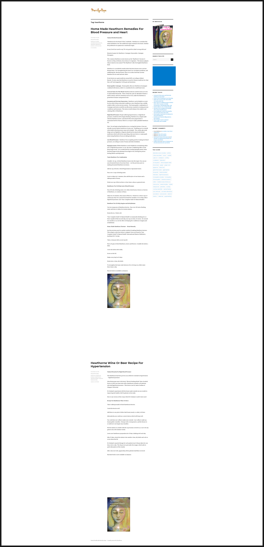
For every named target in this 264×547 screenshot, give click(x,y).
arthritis (168, 153)
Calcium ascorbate (157, 155)
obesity (170, 184)
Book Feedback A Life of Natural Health (162, 107)
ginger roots (167, 165)
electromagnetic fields (166, 162)
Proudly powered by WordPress (115, 540)
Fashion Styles (157, 141)
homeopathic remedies (158, 177)
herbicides (155, 174)
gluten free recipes (157, 169)
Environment (156, 165)
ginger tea (155, 167)
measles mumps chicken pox (163, 181)
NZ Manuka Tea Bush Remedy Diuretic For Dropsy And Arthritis (163, 138)
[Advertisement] (164, 76)
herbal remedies (163, 172)
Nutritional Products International (161, 137)
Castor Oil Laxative (162, 134)
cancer (164, 155)
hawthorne (93, 41)
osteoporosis (156, 186)
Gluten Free (161, 167)
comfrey (167, 157)
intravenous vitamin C (166, 179)
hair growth (155, 172)
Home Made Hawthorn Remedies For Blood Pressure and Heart (117, 30)
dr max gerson (156, 162)
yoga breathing (167, 196)
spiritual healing (167, 189)
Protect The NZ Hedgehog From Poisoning (163, 98)
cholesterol (161, 157)
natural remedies (94, 378)
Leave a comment (95, 381)
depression (162, 160)
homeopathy (168, 177)
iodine (154, 181)
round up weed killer (157, 189)
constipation (156, 160)
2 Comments (93, 47)
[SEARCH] (172, 59)
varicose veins (98, 45)
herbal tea (93, 44)
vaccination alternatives (166, 191)
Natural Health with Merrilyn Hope (98, 540)
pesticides (162, 186)
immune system (156, 179)
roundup (168, 186)
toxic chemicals (156, 191)
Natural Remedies (95, 39)
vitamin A (170, 193)
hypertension (98, 377)
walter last (160, 196)
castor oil (155, 157)
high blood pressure (163, 174)
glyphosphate (166, 169)
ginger (161, 165)
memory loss (156, 184)
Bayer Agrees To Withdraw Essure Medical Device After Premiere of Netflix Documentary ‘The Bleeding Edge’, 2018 (163, 104)
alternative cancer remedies (159, 153)
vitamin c (155, 196)
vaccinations (156, 193)
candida (169, 155)
